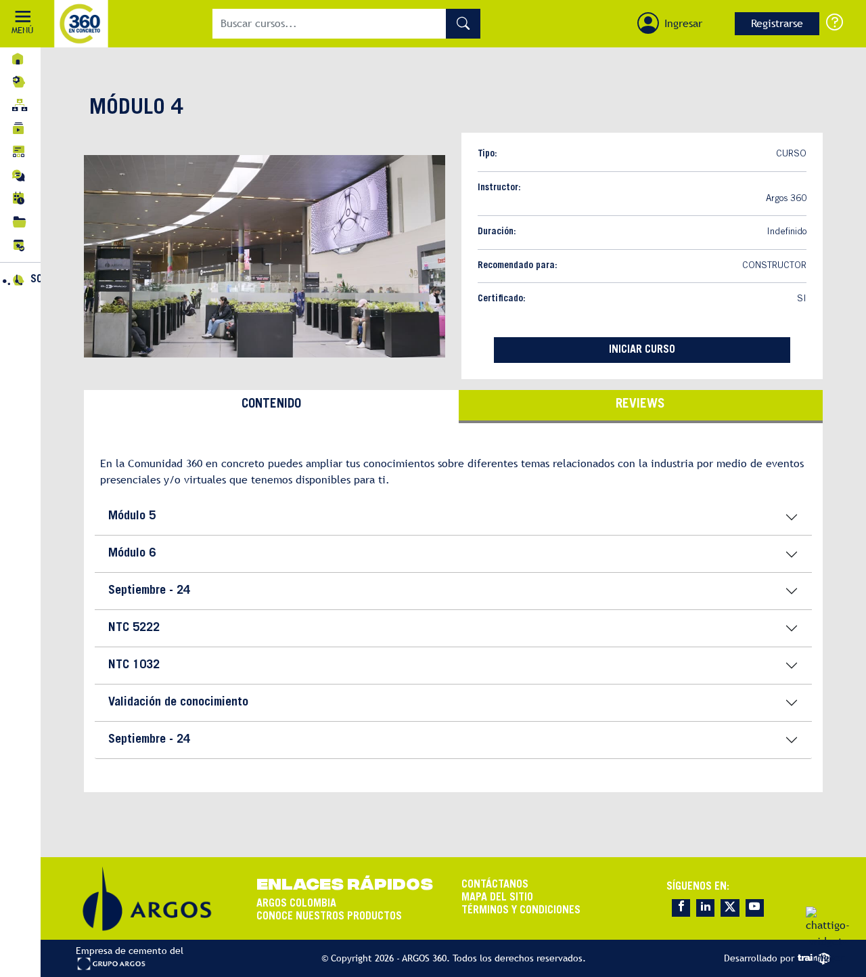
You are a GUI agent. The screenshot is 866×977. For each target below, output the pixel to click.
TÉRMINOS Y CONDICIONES (520, 910)
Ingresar (683, 23)
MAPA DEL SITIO (497, 897)
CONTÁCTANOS (494, 885)
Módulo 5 (132, 517)
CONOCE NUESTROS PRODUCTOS (329, 916)
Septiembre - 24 (149, 591)
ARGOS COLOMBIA (296, 903)
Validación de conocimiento (178, 703)
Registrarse (777, 23)
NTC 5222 (134, 628)
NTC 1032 (134, 665)
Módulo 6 (132, 554)
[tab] (271, 406)
